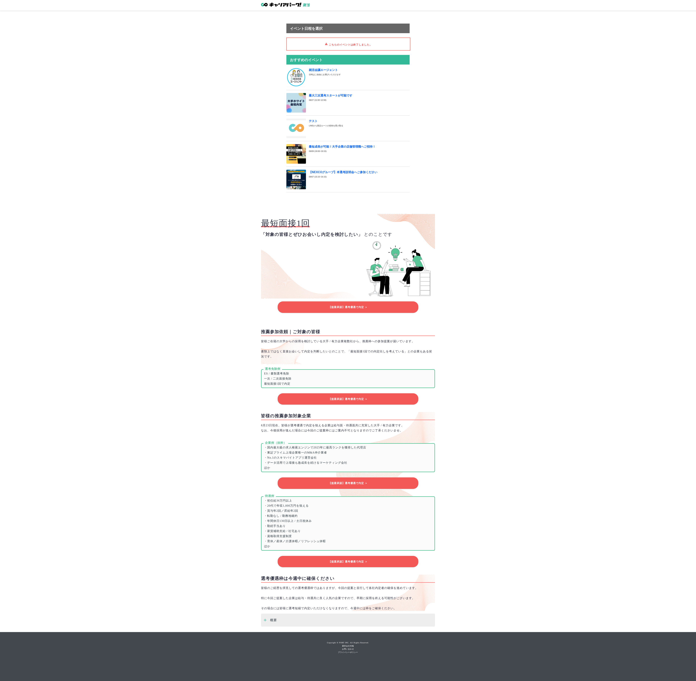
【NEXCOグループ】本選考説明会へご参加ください (343, 172)
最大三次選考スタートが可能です (330, 95)
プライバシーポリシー (348, 652)
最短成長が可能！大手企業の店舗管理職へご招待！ (342, 146)
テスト (313, 121)
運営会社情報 (348, 646)
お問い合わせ (348, 649)
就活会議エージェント (323, 69)
